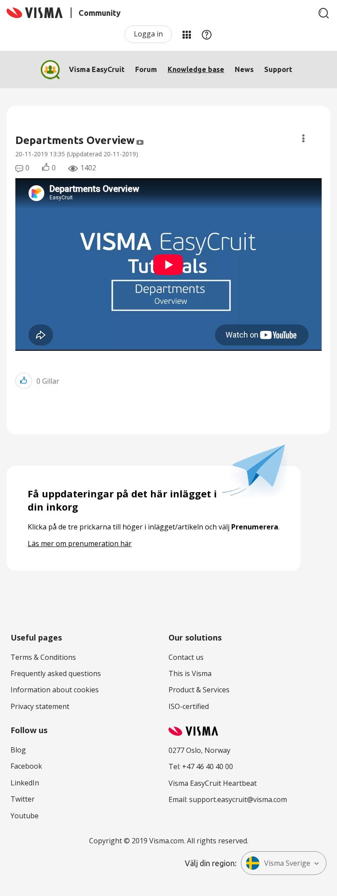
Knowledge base (196, 69)
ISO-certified (188, 706)
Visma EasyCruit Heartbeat (212, 783)
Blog (18, 750)
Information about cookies (55, 689)
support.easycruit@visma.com (238, 799)
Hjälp (207, 34)
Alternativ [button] (303, 138)
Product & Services (198, 689)
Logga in (148, 34)
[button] (23, 381)
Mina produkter (186, 34)
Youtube (25, 815)
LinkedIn (25, 783)
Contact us (186, 657)
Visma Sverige (287, 863)
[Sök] (323, 13)
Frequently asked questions (56, 673)
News (244, 69)
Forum (146, 69)
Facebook (26, 766)
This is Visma (190, 673)
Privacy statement (40, 706)
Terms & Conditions (43, 657)
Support (278, 69)
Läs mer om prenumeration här (80, 543)
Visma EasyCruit (97, 69)
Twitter (23, 799)
